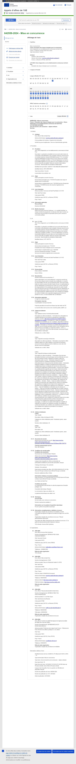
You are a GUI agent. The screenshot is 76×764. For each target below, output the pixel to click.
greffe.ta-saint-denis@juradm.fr (53, 607)
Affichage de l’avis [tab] (9, 38)
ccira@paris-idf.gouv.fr (51, 640)
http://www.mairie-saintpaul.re (50, 580)
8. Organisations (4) (11, 79)
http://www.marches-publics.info (52, 582)
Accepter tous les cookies (44, 751)
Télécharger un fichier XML (16, 48)
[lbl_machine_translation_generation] (47, 103)
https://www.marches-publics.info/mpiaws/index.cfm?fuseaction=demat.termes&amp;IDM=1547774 (46, 457)
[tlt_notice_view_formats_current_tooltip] (67, 116)
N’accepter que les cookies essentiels (63, 751)
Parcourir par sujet (61, 23)
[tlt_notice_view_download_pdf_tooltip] (31, 93)
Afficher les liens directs (15, 51)
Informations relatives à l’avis (14, 82)
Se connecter (58, 5)
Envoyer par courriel (14, 57)
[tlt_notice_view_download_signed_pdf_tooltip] (53, 81)
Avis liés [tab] (7, 41)
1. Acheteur (9, 67)
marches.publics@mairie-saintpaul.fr (50, 58)
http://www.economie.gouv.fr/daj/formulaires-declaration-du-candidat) (50, 319)
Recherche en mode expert (48, 23)
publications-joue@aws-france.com (54, 547)
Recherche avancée (36, 23)
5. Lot (7, 75)
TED (5, 29)
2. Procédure (9, 71)
